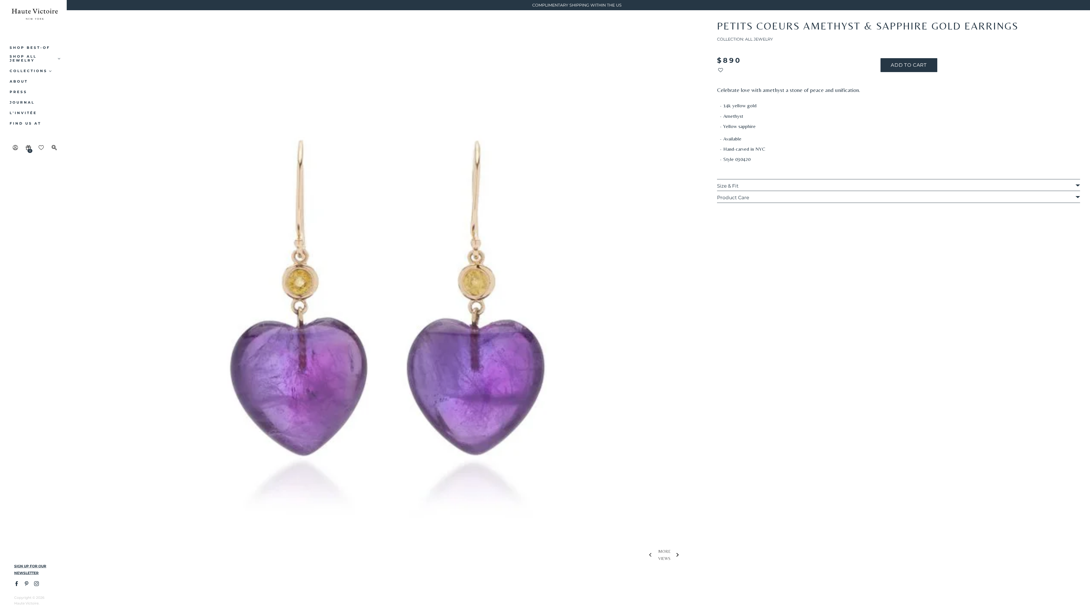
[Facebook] (16, 583)
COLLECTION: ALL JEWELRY (745, 39)
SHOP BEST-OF (30, 48)
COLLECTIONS (28, 71)
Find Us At (25, 123)
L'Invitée (23, 113)
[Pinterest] (26, 583)
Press (18, 92)
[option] (387, 298)
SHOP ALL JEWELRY (23, 58)
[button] (720, 71)
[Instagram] (36, 583)
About (19, 81)
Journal (22, 102)
